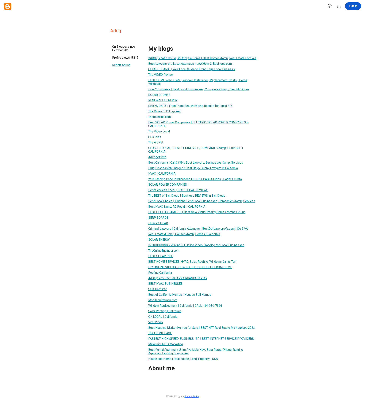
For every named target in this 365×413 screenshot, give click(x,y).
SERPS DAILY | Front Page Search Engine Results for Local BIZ (190, 106)
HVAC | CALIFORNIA (161, 173)
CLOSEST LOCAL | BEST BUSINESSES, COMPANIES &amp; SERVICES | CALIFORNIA (195, 149)
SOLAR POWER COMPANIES (167, 184)
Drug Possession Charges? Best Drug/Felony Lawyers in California (193, 168)
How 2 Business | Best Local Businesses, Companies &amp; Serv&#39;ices (198, 89)
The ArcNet (155, 142)
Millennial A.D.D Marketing (165, 344)
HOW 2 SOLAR (158, 223)
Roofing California (160, 272)
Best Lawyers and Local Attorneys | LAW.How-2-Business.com (190, 63)
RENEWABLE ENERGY (162, 100)
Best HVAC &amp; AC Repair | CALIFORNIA (176, 206)
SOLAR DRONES (159, 95)
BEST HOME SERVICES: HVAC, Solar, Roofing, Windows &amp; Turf (192, 261)
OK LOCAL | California (162, 316)
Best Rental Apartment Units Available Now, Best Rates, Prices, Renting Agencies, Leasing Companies (195, 351)
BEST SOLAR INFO (160, 256)
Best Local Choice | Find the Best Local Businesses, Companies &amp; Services (201, 201)
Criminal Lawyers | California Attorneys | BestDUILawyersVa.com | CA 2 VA (198, 228)
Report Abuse (121, 65)
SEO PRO (154, 137)
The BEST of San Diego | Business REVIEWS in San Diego (186, 195)
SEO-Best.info (157, 289)
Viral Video (155, 322)
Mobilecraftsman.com (162, 300)
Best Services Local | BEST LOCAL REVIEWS (178, 190)
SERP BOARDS (158, 217)
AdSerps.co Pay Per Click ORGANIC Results (177, 278)
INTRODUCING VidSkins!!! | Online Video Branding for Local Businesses (196, 245)
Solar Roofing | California (164, 311)
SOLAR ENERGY (159, 239)
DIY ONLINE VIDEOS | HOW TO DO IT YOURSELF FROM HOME (190, 267)
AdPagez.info (157, 157)
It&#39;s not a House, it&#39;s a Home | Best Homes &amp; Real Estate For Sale (202, 58)
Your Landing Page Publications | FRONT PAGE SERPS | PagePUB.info (195, 179)
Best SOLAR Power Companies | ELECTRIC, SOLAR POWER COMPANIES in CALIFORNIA (198, 124)
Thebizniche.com (159, 117)
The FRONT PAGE (160, 333)
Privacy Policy (192, 396)
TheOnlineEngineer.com (163, 250)
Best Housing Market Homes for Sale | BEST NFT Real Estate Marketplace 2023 (201, 327)
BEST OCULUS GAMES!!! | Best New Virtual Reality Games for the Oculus (196, 212)
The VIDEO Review (160, 74)
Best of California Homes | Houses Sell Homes (179, 294)
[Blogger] (7, 6)
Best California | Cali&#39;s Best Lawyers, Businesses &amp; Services (195, 162)
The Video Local (159, 131)
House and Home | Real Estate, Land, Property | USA (183, 359)
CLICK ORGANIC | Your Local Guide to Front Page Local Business (191, 69)
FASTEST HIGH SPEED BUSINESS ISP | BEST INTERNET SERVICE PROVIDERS (201, 338)
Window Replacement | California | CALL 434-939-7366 (185, 305)
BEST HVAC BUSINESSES (165, 283)
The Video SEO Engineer (164, 111)
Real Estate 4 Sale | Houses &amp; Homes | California (184, 234)
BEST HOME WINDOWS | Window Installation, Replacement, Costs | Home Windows (197, 82)
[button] (329, 6)
